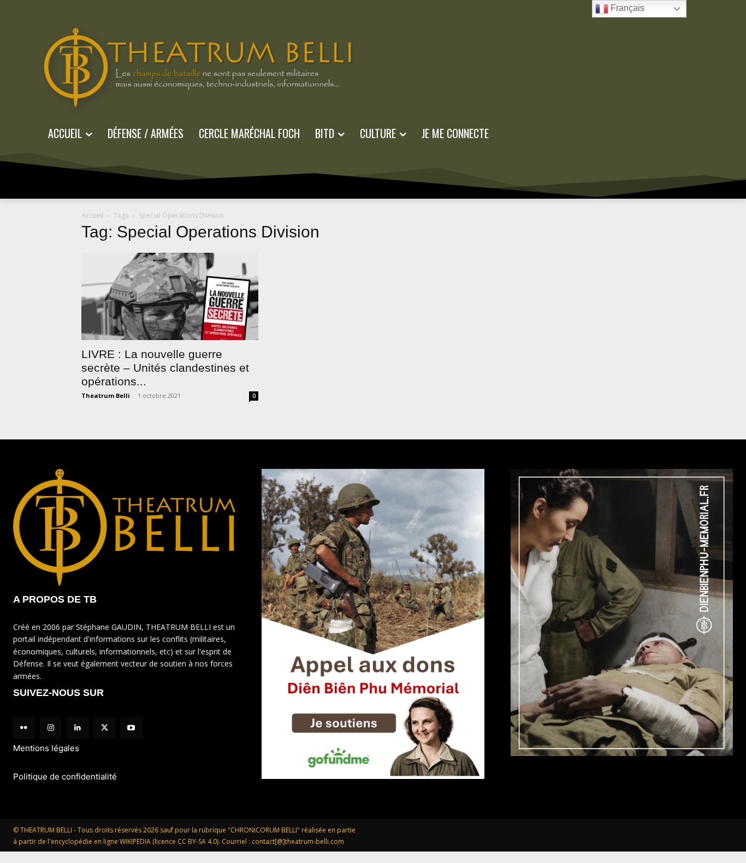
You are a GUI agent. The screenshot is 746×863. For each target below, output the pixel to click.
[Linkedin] (77, 728)
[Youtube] (131, 728)
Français (626, 8)
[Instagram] (50, 728)
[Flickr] (23, 728)
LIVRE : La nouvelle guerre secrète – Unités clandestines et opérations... (165, 368)
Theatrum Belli (105, 395)
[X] (104, 728)
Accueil (92, 215)
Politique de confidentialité (65, 776)
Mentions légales (46, 748)
